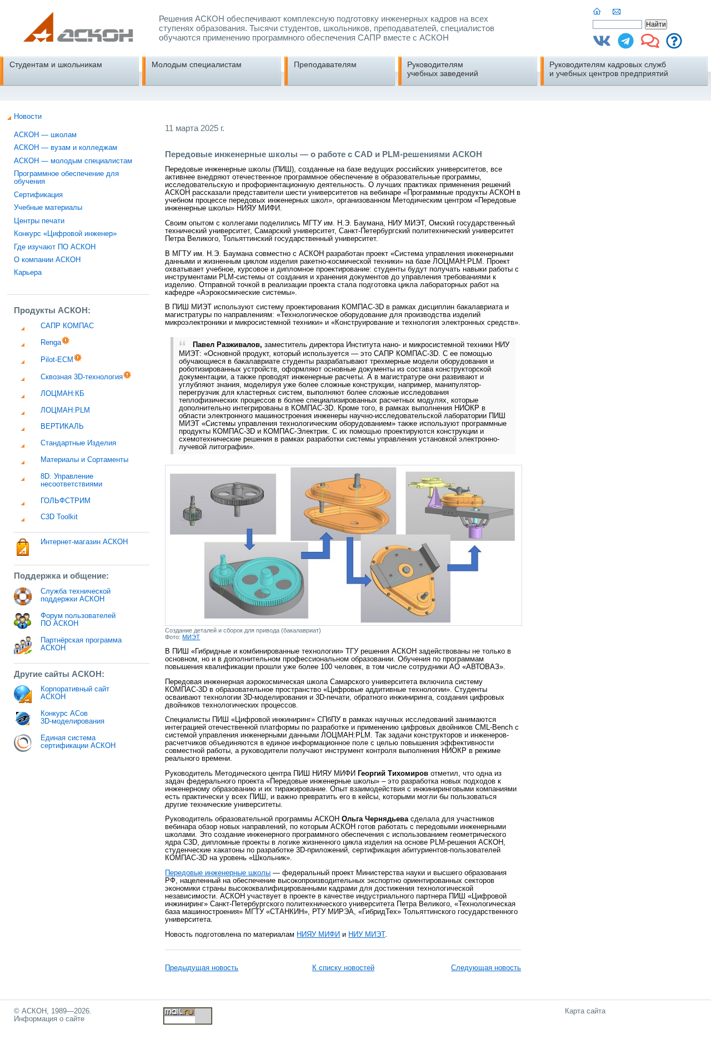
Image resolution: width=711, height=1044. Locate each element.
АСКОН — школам (45, 135)
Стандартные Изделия (78, 443)
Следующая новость (486, 968)
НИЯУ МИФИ (318, 934)
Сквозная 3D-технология (82, 377)
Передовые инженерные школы (218, 873)
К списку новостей (343, 968)
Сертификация (38, 195)
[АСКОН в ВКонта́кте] (602, 45)
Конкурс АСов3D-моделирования (72, 717)
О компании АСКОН (47, 260)
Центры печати (39, 221)
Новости (28, 117)
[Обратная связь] (617, 11)
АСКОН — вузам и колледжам (65, 148)
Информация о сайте (49, 1019)
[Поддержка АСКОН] (674, 45)
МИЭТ (191, 637)
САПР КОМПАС (67, 326)
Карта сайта (585, 1011)
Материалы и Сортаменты (84, 460)
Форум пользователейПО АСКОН (78, 620)
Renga (51, 343)
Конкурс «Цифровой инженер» (65, 234)
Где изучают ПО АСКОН (55, 247)
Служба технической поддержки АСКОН (76, 595)
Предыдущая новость (201, 968)
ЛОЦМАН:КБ (62, 394)
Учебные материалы (48, 208)
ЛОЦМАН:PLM (65, 410)
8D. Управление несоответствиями (71, 480)
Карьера (28, 273)
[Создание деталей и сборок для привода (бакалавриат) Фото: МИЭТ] (343, 623)
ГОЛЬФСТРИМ (66, 501)
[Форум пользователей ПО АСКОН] (650, 45)
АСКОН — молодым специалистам (73, 161)
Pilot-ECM (57, 360)
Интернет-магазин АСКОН (84, 542)
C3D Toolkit (59, 517)
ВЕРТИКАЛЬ (62, 426)
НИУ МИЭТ (366, 934)
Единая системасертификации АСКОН (78, 742)
